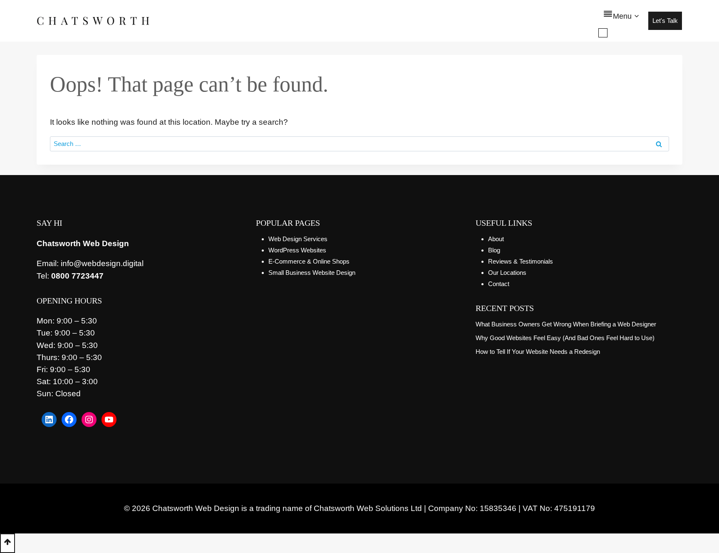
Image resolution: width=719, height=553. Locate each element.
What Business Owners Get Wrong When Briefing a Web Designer (566, 324)
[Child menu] (602, 32)
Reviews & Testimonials (520, 261)
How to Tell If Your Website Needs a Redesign (538, 351)
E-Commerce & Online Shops (309, 261)
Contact (498, 283)
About (496, 238)
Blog (494, 250)
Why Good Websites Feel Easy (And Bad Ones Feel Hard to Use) (565, 337)
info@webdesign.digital (102, 263)
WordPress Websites (297, 250)
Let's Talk (665, 20)
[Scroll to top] (7, 543)
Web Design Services (297, 238)
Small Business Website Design (311, 272)
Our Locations (507, 272)
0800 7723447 (77, 275)
